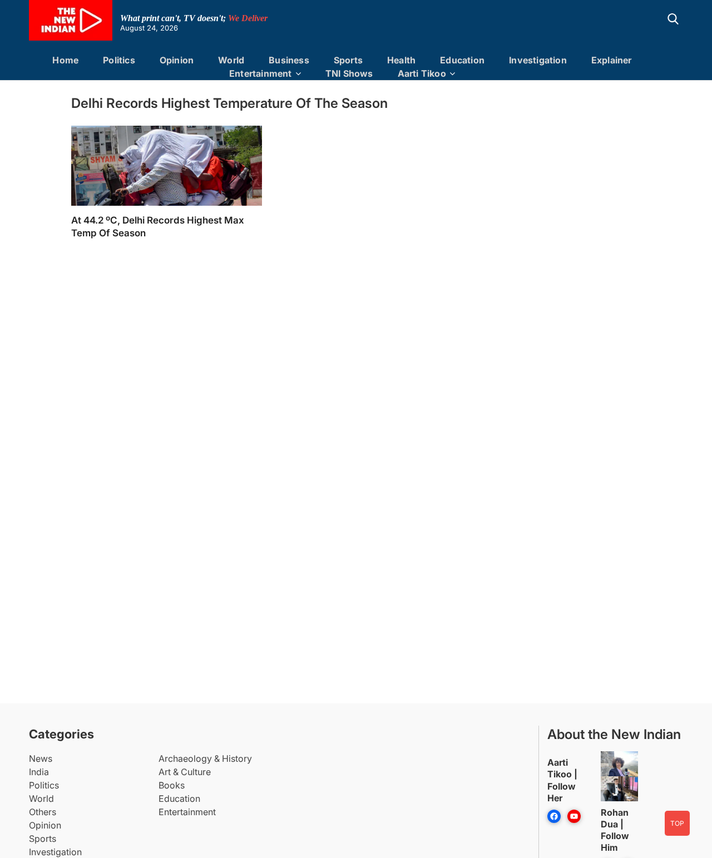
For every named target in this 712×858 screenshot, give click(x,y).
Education (462, 60)
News (40, 758)
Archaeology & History (205, 758)
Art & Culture (185, 771)
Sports (348, 60)
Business (289, 60)
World (231, 60)
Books (172, 785)
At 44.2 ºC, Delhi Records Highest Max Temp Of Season (157, 227)
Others (42, 811)
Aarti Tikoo (422, 73)
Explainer (611, 60)
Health (401, 60)
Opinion (177, 60)
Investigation (538, 60)
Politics (119, 60)
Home (65, 60)
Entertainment (260, 73)
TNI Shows (349, 73)
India (39, 771)
